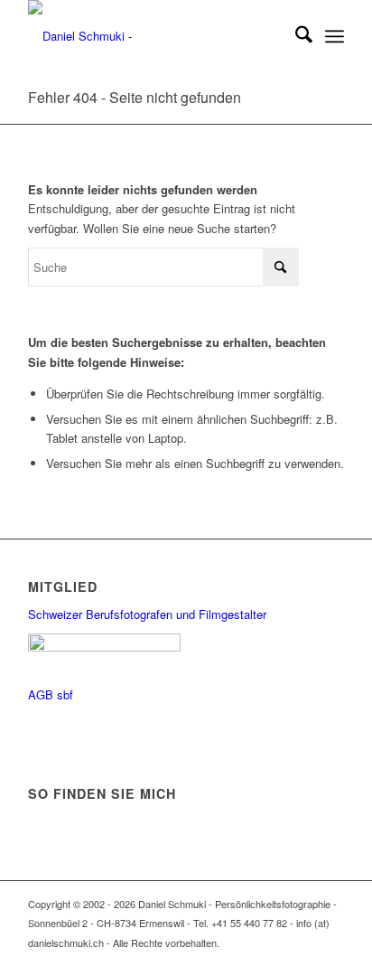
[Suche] (294, 36)
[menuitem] (294, 36)
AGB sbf (50, 694)
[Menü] (334, 36)
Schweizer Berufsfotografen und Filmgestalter (147, 614)
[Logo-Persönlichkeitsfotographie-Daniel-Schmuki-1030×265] (154, 36)
